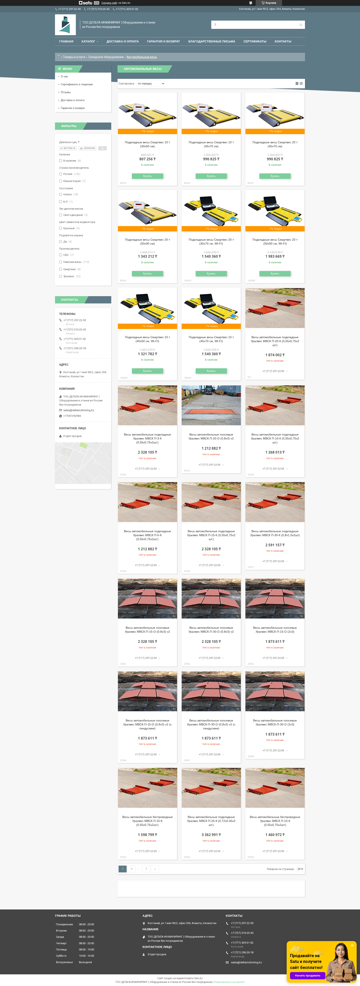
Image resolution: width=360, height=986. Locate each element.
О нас (64, 76)
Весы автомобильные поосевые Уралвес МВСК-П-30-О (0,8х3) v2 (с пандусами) (211, 724)
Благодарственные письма (211, 41)
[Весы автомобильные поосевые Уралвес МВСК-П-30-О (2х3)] (275, 691)
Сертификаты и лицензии (77, 84)
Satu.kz (198, 978)
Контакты (283, 41)
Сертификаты (255, 41)
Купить (147, 176)
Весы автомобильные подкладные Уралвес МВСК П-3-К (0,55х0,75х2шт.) (147, 438)
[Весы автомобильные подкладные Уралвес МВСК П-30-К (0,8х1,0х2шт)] (275, 502)
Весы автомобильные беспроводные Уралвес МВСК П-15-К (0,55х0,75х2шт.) (147, 820)
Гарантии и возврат (73, 108)
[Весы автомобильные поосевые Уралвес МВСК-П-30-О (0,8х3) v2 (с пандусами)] (211, 691)
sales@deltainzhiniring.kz (78, 410)
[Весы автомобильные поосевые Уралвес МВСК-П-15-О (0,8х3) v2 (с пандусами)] (147, 691)
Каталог (88, 41)
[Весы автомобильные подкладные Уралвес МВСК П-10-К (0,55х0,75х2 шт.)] (275, 405)
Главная (66, 41)
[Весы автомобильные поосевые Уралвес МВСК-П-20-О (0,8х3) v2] (211, 405)
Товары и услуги (74, 57)
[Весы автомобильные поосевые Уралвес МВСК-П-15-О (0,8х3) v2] (147, 599)
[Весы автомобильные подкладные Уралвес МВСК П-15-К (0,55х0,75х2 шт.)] (211, 502)
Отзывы (66, 92)
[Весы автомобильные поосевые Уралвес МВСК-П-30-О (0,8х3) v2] (211, 599)
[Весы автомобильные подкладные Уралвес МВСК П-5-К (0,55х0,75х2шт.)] (147, 502)
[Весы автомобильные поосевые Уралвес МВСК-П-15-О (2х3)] (275, 599)
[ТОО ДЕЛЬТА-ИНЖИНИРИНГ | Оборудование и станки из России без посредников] (65, 24)
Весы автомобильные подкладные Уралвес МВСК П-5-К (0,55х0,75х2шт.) (147, 535)
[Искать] (301, 25)
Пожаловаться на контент (229, 982)
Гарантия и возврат (163, 41)
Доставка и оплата (123, 41)
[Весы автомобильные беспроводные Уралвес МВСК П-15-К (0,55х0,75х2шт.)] (147, 788)
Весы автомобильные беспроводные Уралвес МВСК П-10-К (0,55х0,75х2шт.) (275, 820)
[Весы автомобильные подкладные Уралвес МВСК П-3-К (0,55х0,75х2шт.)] (147, 405)
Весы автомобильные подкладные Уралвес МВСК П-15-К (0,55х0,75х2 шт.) (211, 535)
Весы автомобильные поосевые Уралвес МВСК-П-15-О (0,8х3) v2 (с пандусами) (147, 724)
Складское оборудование (106, 57)
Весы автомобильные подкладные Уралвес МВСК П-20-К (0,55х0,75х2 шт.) (275, 341)
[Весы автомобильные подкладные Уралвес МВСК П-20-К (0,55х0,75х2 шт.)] (275, 308)
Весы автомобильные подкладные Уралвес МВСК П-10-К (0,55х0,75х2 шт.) (275, 438)
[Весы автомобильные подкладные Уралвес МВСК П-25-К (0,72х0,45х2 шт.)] (211, 788)
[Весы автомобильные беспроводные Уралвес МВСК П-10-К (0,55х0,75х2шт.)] (275, 788)
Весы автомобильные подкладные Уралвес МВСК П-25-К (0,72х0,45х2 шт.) (211, 820)
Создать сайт (109, 2)
